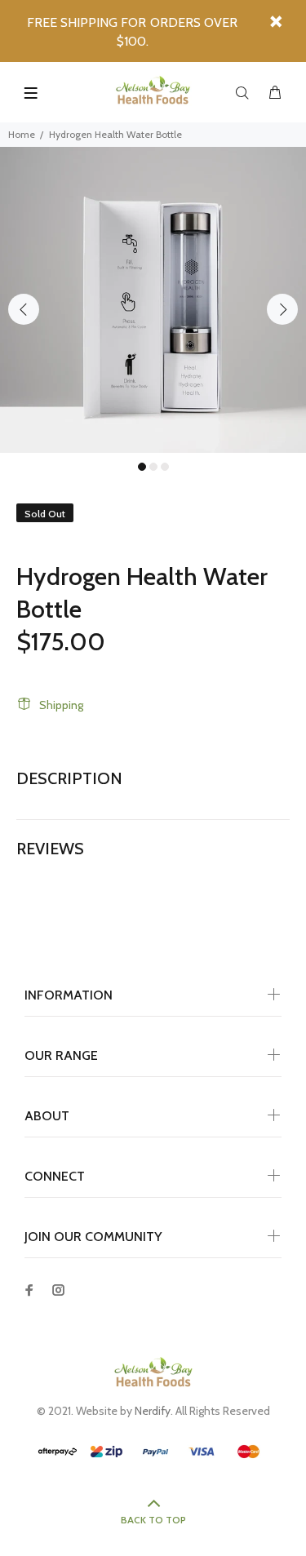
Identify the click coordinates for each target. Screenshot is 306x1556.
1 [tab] (142, 467)
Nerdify (153, 1410)
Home (21, 134)
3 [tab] (165, 467)
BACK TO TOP (153, 1520)
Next (282, 309)
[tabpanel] (153, 300)
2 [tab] (153, 467)
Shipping (61, 705)
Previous (23, 309)
